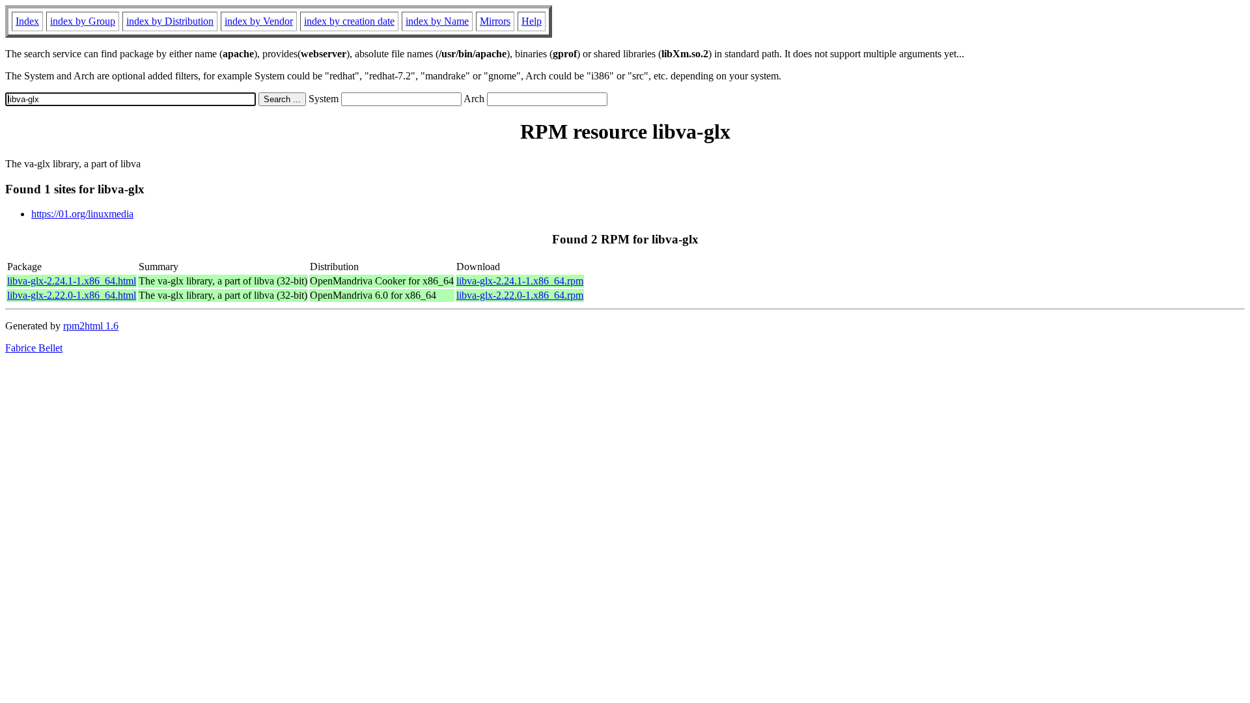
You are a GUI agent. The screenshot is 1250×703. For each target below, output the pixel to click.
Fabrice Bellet (33, 347)
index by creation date (349, 21)
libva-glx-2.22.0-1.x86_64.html (71, 295)
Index (27, 21)
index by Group (82, 21)
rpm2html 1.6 (90, 325)
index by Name (437, 21)
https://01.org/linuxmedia (82, 213)
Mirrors (495, 21)
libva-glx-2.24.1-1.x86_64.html (71, 280)
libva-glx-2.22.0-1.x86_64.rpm (519, 295)
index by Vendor (259, 21)
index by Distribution (170, 21)
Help (531, 21)
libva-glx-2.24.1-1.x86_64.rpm (519, 280)
